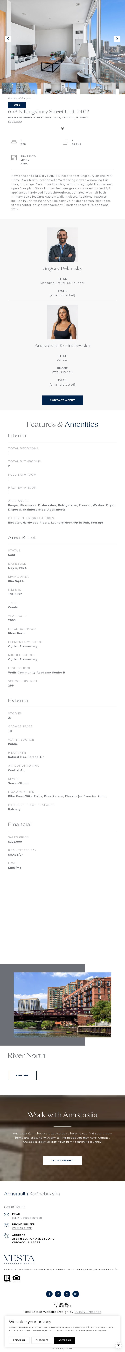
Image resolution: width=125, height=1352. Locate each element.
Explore (22, 1075)
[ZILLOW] (67, 1294)
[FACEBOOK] (49, 1294)
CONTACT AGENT (62, 400)
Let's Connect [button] (62, 1160)
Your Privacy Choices (62, 1348)
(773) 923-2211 (62, 372)
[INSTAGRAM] (75, 1294)
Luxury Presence (88, 1312)
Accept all (64, 1340)
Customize (41, 1340)
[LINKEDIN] (58, 1294)
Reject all (19, 1340)
